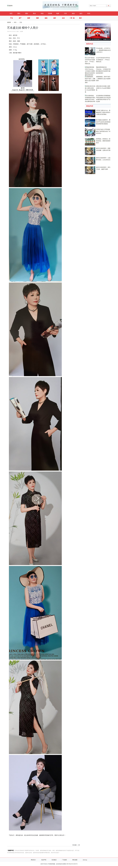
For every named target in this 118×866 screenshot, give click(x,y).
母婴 (37, 18)
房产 (20, 18)
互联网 (50, 13)
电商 (57, 13)
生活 (63, 18)
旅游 (73, 13)
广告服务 (64, 859)
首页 (11, 13)
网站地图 (74, 859)
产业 (11, 18)
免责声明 (43, 859)
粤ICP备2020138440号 (72, 864)
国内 (18, 13)
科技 (42, 13)
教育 (28, 18)
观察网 (9, 22)
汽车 (65, 13)
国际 (26, 13)
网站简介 (33, 859)
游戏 (46, 18)
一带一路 (72, 18)
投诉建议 (54, 859)
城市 (54, 18)
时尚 (88, 13)
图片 (80, 18)
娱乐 (81, 13)
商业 (34, 13)
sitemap (85, 859)
